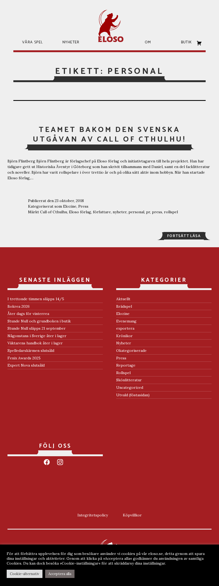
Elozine (69, 206)
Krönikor (124, 335)
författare (102, 212)
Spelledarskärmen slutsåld (30, 350)
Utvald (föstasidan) (133, 395)
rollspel (171, 212)
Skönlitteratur (129, 380)
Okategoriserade (131, 350)
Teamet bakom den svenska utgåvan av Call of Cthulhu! (109, 135)
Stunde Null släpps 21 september (36, 328)
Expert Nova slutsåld (26, 365)
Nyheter (123, 343)
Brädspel (124, 306)
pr (148, 212)
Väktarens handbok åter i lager (35, 343)
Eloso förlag (80, 212)
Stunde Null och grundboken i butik (39, 321)
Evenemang (126, 321)
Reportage (125, 365)
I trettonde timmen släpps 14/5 (35, 298)
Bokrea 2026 (18, 306)
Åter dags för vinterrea (28, 313)
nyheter (120, 212)
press (157, 212)
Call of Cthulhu (53, 212)
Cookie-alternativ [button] (24, 574)
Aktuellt (123, 298)
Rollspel (123, 372)
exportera (125, 328)
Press (83, 206)
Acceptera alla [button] (59, 574)
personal (136, 212)
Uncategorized (129, 387)
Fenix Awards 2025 (24, 358)
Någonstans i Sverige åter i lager (37, 335)
